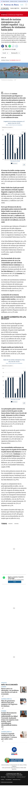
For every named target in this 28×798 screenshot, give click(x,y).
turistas (16, 523)
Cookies (2, 779)
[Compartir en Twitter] (6, 46)
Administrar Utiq (16, 779)
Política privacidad (11, 776)
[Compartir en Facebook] (2, 46)
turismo (10, 523)
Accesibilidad (8, 779)
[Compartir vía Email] (16, 46)
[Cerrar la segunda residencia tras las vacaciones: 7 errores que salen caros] (23, 734)
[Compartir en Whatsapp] (9, 46)
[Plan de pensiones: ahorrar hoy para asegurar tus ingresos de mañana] (23, 701)
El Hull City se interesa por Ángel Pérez (12, 14)
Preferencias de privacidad (6, 782)
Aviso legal (3, 776)
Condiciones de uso (20, 776)
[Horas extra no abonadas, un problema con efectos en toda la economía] (23, 689)
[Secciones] (1, 5)
